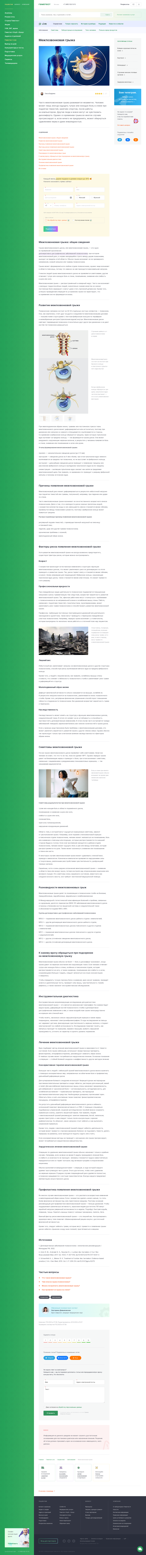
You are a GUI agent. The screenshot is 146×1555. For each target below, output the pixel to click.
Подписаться (51, 229)
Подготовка (42, 1520)
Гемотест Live (10, 40)
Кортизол (120, 58)
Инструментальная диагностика (50, 159)
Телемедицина (11, 63)
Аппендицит (121, 65)
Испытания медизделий (120, 1526)
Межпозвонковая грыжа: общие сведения (53, 138)
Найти (107, 15)
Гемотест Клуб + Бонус (14, 32)
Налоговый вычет (65, 1520)
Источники (42, 168)
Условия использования (85, 212)
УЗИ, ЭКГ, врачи (11, 28)
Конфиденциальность (70, 212)
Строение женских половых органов (127, 74)
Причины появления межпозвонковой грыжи (54, 144)
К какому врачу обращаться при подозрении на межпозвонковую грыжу (64, 156)
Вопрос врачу (64, 1518)
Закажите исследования (45, 1475)
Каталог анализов (44, 1506)
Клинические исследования (122, 1523)
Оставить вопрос (123, 125)
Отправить (51, 1413)
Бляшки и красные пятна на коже (126, 49)
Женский (82, 197)
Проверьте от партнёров (82, 1475)
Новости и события (116, 24)
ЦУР (125, 1538)
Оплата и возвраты (119, 1520)
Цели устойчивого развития (122, 1518)
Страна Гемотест (12, 21)
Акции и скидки (44, 1509)
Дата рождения (50, 197)
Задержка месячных (124, 82)
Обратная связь (65, 1523)
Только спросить (71, 24)
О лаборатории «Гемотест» (122, 1506)
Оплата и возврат (97, 1538)
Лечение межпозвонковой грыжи (50, 162)
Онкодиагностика (65, 1515)
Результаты (10, 17)
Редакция (102, 24)
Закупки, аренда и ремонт (93, 1509)
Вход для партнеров (48, 1541)
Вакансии (116, 1529)
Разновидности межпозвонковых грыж (52, 153)
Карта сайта (84, 1538)
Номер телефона (60, 205)
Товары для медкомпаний (93, 1518)
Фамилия (48, 189)
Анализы (8, 13)
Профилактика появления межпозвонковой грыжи (56, 165)
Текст (47, 1389)
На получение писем (82, 220)
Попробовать (13, 1543)
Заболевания (43, 30)
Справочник (57, 24)
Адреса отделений (13, 36)
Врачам (87, 1515)
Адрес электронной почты (85, 205)
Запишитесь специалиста (63, 1475)
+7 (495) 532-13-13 (23, 1551)
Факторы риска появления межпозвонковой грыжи (56, 147)
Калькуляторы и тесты (14, 48)
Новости (115, 1509)
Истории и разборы (88, 24)
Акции (7, 24)
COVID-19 (63, 1506)
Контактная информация (120, 1512)
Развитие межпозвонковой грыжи (50, 141)
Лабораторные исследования (71, 30)
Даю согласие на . (64, 1407)
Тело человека (90, 30)
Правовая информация (120, 1515)
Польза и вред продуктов (108, 30)
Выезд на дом (10, 44)
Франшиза (88, 1506)
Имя (77, 189)
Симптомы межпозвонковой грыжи (51, 150)
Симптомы (54, 30)
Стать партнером (90, 1512)
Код (48, 203)
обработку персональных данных (70, 1407)
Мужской (97, 197)
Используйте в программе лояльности (99, 1475)
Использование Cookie (87, 1541)
